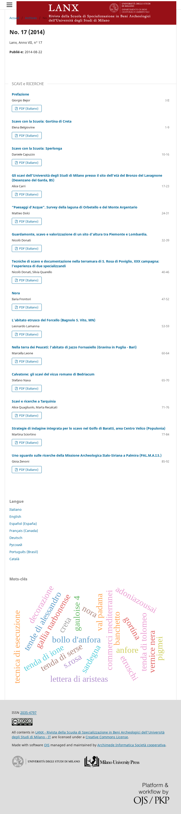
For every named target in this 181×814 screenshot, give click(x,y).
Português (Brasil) (23, 552)
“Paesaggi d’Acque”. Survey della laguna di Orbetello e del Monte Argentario (74, 207)
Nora (16, 293)
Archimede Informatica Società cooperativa (131, 745)
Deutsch (15, 537)
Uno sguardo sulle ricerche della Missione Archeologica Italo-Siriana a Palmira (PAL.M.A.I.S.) (86, 455)
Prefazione (20, 94)
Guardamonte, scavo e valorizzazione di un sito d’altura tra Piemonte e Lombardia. (79, 234)
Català (14, 559)
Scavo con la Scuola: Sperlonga (37, 148)
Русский (15, 545)
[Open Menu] (9, 4)
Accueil (14, 18)
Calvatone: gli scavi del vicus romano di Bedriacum (53, 374)
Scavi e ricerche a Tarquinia (34, 401)
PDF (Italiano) (28, 108)
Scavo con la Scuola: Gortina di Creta (41, 121)
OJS (46, 745)
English (15, 516)
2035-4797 (28, 712)
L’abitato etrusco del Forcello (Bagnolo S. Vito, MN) (53, 320)
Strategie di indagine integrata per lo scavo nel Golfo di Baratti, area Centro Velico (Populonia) (88, 428)
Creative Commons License (107, 737)
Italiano (15, 509)
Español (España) (23, 523)
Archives (31, 18)
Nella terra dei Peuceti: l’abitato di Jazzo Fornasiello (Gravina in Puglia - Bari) (74, 347)
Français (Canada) (23, 530)
